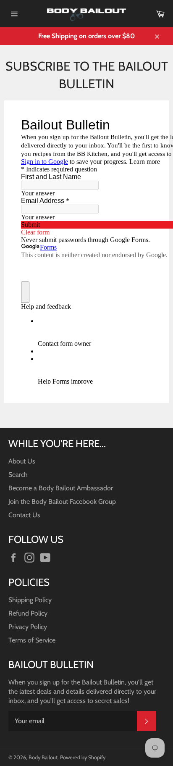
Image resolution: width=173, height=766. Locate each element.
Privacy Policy (27, 627)
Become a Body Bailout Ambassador (60, 488)
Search (18, 475)
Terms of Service (31, 640)
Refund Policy (27, 613)
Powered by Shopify (82, 757)
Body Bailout (43, 757)
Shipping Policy (30, 600)
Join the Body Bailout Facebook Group (62, 501)
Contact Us (24, 515)
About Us (21, 461)
